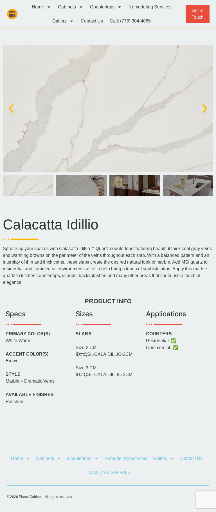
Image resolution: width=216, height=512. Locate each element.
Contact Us (92, 21)
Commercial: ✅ (162, 347)
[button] (11, 108)
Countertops (102, 7)
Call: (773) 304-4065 (130, 21)
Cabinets (67, 7)
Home (38, 7)
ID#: (104, 354)
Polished (14, 401)
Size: (86, 347)
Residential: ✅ (161, 341)
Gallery (59, 21)
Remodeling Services (150, 7)
